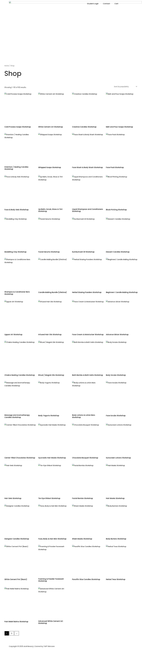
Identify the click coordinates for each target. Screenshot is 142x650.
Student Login (93, 3)
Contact (106, 3)
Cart (116, 3)
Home (6, 66)
